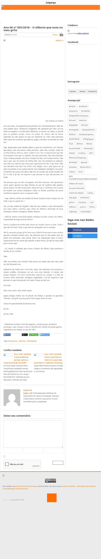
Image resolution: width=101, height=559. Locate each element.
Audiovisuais (77, 14)
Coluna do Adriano (76, 193)
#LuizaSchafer (74, 148)
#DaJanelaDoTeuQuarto (78, 115)
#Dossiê (72, 120)
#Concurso (12, 341)
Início (5, 14)
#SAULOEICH (85, 167)
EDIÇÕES (22, 17)
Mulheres (72, 207)
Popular (72, 91)
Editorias (34, 14)
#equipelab (73, 125)
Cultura (55, 35)
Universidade (86, 211)
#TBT (81, 172)
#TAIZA (72, 172)
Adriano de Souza (76, 183)
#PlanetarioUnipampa (77, 158)
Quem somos (18, 14)
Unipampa (73, 211)
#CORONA (85, 111)
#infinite (72, 134)
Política (92, 207)
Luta (91, 202)
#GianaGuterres (88, 129)
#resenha (72, 167)
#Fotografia (31, 341)
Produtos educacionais (54, 14)
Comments (92, 91)
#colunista (83, 106)
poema (83, 207)
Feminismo (84, 197)
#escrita (22, 341)
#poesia (84, 162)
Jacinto (72, 202)
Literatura (82, 202)
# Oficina (81, 153)
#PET (91, 153)
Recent (82, 91)
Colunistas (8, 17)
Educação (73, 197)
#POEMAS (73, 162)
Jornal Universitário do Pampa (26, 486)
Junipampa (6, 500)
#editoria (82, 120)
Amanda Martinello (76, 188)
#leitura (80, 144)
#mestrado (88, 148)
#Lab (71, 144)
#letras (89, 144)
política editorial (83, 33)
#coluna (72, 106)
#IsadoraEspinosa (86, 134)
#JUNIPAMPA (74, 139)
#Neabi (72, 153)
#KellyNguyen (88, 139)
